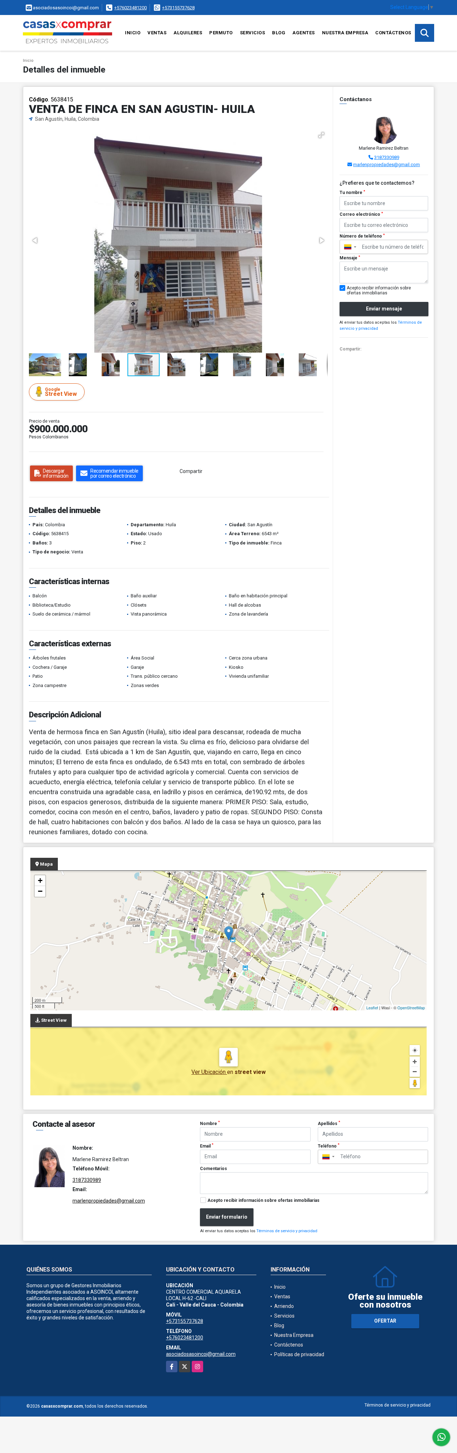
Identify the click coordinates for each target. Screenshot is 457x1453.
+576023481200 (130, 7)
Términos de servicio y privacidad (286, 1231)
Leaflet (372, 1007)
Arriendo (284, 1306)
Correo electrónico (361, 214)
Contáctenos (393, 32)
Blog (278, 32)
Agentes (303, 32)
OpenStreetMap (411, 1007)
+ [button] (40, 880)
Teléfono (329, 1146)
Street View (61, 392)
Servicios (252, 32)
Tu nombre (352, 192)
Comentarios (213, 1168)
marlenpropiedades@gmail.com (386, 164)
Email (207, 1146)
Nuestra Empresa (345, 32)
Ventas (156, 32)
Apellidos (329, 1123)
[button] (321, 135)
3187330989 (386, 157)
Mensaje (350, 258)
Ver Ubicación (209, 1072)
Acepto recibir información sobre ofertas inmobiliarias (263, 1200)
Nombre (210, 1123)
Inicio (132, 32)
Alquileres (188, 32)
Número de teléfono (362, 236)
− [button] (40, 891)
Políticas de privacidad (299, 1354)
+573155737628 (178, 7)
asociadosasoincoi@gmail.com (201, 1354)
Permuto (221, 32)
